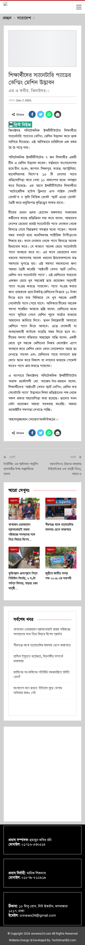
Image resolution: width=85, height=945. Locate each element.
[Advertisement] (42, 774)
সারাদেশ (13, 500)
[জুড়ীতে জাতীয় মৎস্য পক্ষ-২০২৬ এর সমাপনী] (60, 558)
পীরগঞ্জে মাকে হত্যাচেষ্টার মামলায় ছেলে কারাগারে (41, 645)
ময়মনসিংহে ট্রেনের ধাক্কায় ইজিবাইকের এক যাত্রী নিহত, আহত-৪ (64, 469)
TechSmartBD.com (64, 940)
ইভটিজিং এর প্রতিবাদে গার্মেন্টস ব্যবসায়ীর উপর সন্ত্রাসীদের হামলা (21, 469)
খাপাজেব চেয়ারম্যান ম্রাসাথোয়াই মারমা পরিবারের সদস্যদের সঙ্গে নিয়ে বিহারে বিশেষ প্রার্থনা (41, 631)
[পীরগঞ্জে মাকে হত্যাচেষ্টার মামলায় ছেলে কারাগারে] (60, 509)
